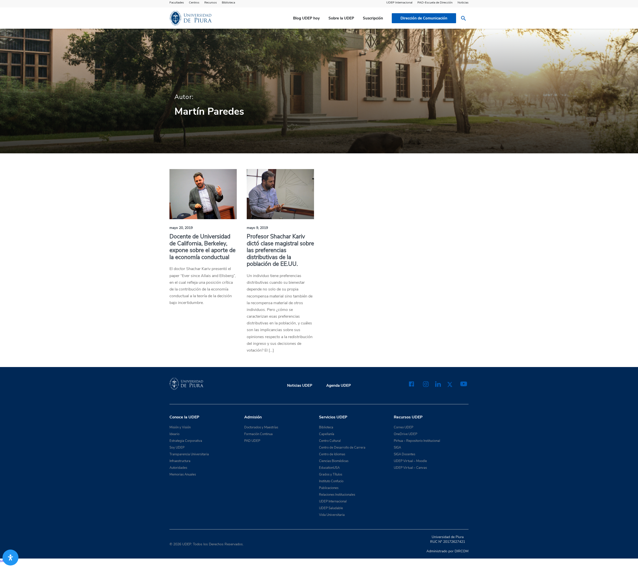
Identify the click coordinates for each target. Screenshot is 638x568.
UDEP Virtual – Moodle (410, 461)
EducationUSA (329, 468)
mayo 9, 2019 (257, 227)
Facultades (176, 2)
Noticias (463, 2)
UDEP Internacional (399, 2)
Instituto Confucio (331, 481)
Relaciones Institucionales (337, 494)
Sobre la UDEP (341, 18)
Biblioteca (228, 2)
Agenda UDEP (338, 385)
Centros (194, 2)
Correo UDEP (403, 427)
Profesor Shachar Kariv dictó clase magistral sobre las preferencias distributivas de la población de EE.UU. (280, 250)
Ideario (174, 434)
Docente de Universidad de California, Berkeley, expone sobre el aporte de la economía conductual (202, 247)
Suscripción (373, 18)
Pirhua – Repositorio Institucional (417, 441)
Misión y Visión (180, 427)
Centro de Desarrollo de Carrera (342, 447)
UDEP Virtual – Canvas (410, 468)
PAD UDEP (252, 441)
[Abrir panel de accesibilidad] (10, 558)
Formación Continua (258, 434)
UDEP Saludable (331, 508)
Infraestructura (179, 461)
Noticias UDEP (299, 385)
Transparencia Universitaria (189, 454)
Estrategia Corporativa (185, 441)
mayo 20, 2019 (181, 227)
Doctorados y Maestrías (261, 427)
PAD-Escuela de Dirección (435, 2)
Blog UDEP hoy (306, 18)
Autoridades (178, 468)
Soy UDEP (176, 447)
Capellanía (326, 434)
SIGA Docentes (404, 454)
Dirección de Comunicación (423, 18)
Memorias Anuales (182, 474)
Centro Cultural (330, 441)
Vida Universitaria (332, 515)
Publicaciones (328, 488)
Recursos (210, 2)
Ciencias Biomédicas (333, 461)
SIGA (397, 447)
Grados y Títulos (330, 474)
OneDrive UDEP (405, 434)
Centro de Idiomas (332, 454)
